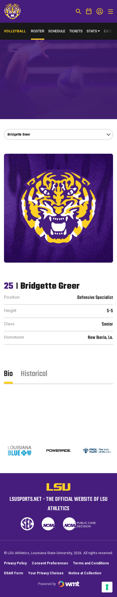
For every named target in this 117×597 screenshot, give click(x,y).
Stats (92, 31)
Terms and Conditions (91, 563)
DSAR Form (13, 573)
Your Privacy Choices (46, 573)
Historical (34, 374)
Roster (37, 31)
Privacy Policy (15, 563)
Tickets (76, 31)
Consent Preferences (50, 563)
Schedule (56, 31)
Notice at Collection (84, 573)
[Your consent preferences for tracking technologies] (107, 587)
